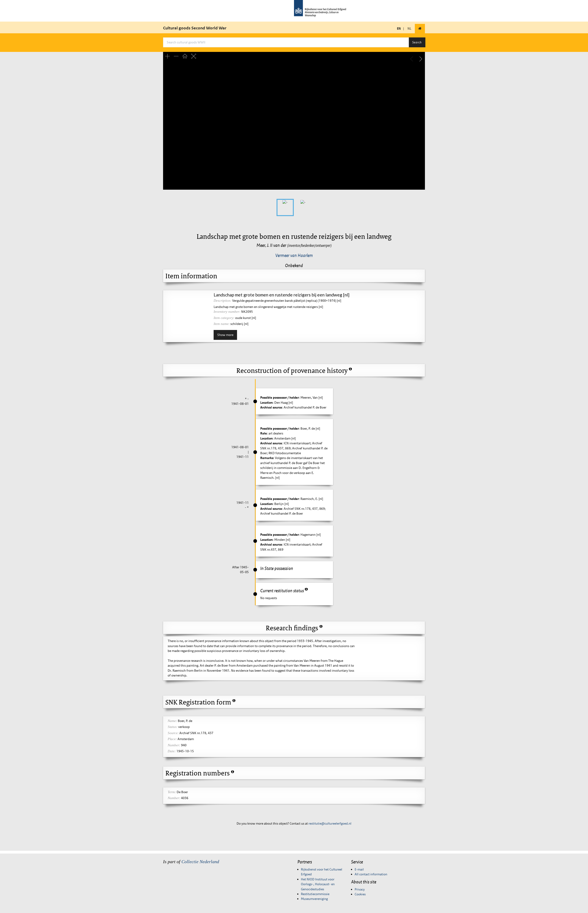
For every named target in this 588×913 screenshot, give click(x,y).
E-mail (359, 869)
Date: (172, 751)
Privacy (360, 889)
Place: (172, 739)
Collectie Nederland (200, 861)
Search (417, 42)
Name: (172, 721)
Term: (172, 792)
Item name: (222, 324)
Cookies (360, 894)
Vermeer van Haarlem (294, 255)
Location (266, 402)
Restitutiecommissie (315, 894)
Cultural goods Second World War (194, 28)
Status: (173, 727)
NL (409, 28)
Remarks (266, 458)
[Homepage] (420, 28)
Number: (174, 745)
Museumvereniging (314, 899)
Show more (225, 335)
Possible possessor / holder (279, 397)
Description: (223, 300)
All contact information (371, 874)
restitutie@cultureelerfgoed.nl (329, 823)
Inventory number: (227, 311)
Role (263, 433)
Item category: (224, 318)
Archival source (271, 407)
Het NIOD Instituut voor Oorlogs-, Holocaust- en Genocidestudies (318, 884)
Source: (173, 733)
